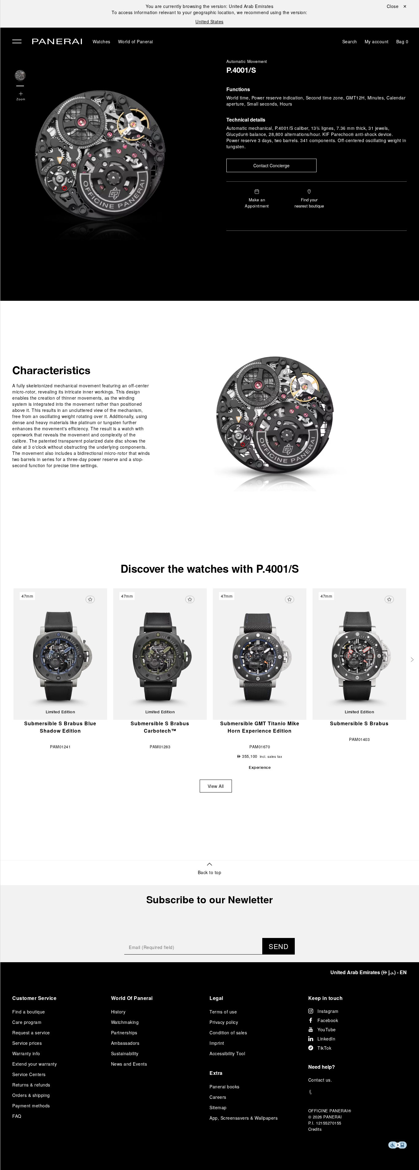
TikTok (324, 1048)
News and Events (129, 1064)
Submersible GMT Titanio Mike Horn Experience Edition (259, 727)
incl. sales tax (271, 756)
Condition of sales (228, 1032)
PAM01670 (259, 747)
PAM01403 (359, 739)
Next (413, 659)
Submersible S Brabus (359, 723)
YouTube (326, 1029)
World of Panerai (135, 41)
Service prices (27, 1043)
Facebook (327, 1020)
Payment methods (31, 1105)
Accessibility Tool (227, 1053)
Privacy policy (224, 1022)
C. (320, 1080)
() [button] (368, 972)
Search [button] (349, 41)
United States (209, 21)
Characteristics (51, 370)
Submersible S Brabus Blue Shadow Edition (60, 727)
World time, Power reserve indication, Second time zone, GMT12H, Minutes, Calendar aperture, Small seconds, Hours (316, 101)
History (118, 1012)
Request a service (31, 1032)
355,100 (247, 756)
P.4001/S (241, 71)
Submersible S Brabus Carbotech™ (160, 727)
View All (216, 786)
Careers (218, 1097)
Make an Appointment (257, 203)
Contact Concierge (271, 165)
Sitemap (218, 1107)
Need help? (321, 1066)
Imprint (217, 1043)
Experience (260, 767)
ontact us (321, 1080)
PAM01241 (60, 747)
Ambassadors (125, 1043)
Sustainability (125, 1053)
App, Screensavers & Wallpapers (244, 1118)
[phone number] (357, 1092)
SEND (278, 946)
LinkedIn (326, 1039)
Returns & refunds (31, 1085)
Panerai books (225, 1086)
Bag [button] (402, 41)
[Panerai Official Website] (57, 42)
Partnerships (124, 1032)
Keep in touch (325, 997)
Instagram (328, 1011)
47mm (27, 596)
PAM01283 (160, 747)
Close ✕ (397, 6)
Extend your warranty (34, 1064)
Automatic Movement (246, 61)
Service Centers (29, 1074)
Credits (315, 1129)
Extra (216, 1072)
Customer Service (34, 997)
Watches (101, 41)
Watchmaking (125, 1022)
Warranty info (26, 1053)
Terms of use (223, 1012)
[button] (20, 96)
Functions (238, 89)
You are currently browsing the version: (209, 6)
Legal (216, 997)
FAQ (16, 1116)
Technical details (245, 119)
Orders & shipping (31, 1095)
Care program (26, 1022)
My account (377, 41)
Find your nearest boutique (309, 203)
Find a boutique (28, 1012)
